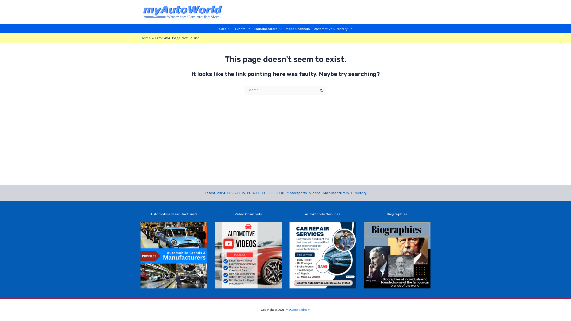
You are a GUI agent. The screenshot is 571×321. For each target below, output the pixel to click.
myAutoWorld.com (298, 309)
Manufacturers (336, 193)
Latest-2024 (215, 193)
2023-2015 (236, 193)
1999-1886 (275, 193)
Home (146, 38)
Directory (358, 193)
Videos (315, 193)
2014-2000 (256, 193)
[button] (228, 28)
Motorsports (296, 193)
